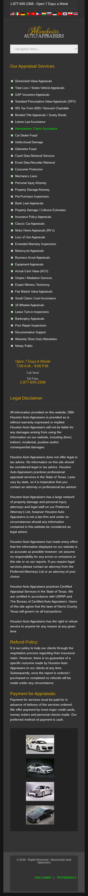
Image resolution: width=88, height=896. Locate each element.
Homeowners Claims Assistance (36, 128)
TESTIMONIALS (66, 877)
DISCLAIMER (43, 877)
